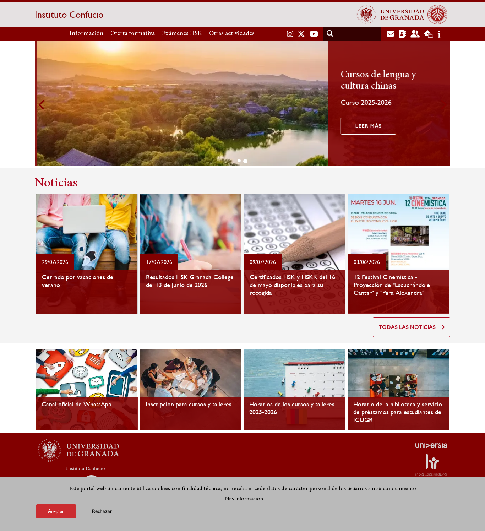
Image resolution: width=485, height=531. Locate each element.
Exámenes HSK (182, 34)
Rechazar (102, 511)
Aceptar (56, 511)
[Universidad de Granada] (390, 14)
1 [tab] (239, 160)
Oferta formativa (132, 34)
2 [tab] (245, 161)
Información (86, 34)
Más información (244, 498)
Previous (42, 104)
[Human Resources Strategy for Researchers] (431, 465)
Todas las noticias (407, 327)
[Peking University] (437, 14)
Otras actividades (232, 34)
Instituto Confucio (69, 14)
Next (443, 104)
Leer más (366, 126)
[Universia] (431, 445)
